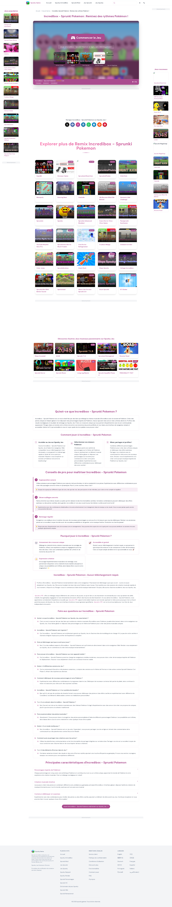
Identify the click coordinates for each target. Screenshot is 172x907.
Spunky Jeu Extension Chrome (41, 865)
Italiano (132, 869)
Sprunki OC (63, 883)
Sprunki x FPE (39, 596)
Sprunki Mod (75, 3)
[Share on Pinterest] (105, 124)
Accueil (48, 3)
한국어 (120, 865)
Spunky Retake (65, 876)
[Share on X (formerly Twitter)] (67, 124)
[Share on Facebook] (72, 124)
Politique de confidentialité (97, 858)
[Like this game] (133, 82)
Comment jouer (94, 872)
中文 (131, 854)
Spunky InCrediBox (61, 3)
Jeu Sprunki (88, 3)
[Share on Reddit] (99, 124)
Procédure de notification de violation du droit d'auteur (43, 869)
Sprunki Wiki (64, 890)
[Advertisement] (11, 190)
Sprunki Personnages (67, 879)
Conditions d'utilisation (96, 861)
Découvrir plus (93, 865)
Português (121, 869)
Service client (93, 854)
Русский (120, 872)
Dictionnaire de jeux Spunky (69, 886)
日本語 (132, 858)
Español (132, 865)
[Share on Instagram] (78, 124)
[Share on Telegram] (94, 124)
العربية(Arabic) (134, 872)
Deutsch (120, 861)
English (120, 854)
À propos (92, 879)
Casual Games (46, 11)
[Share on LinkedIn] (83, 124)
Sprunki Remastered (66, 894)
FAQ (90, 876)
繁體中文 (120, 858)
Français (132, 861)
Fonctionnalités (94, 869)
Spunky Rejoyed (65, 872)
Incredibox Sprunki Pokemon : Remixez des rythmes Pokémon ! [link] (70, 11)
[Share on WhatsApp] (89, 124)
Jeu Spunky (99, 3)
